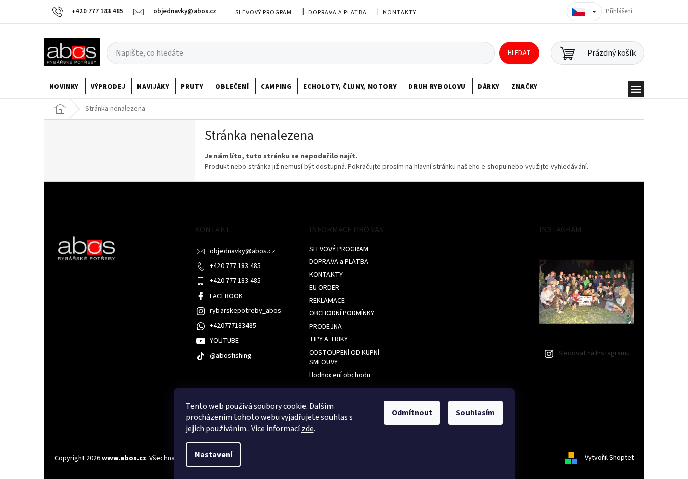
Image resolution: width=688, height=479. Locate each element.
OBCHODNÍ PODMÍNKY (341, 313)
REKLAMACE (327, 301)
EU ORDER (324, 288)
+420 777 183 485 (235, 266)
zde (307, 428)
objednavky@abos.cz (243, 251)
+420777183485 (233, 326)
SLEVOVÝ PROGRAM (263, 12)
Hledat (519, 53)
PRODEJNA (325, 327)
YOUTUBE (224, 341)
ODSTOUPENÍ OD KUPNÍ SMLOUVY (344, 357)
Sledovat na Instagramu (594, 353)
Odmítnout (412, 412)
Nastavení (213, 454)
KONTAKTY (399, 12)
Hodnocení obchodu (339, 375)
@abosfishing (231, 356)
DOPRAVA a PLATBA (337, 12)
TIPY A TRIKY (328, 339)
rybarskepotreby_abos (245, 311)
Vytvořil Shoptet (609, 458)
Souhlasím (475, 412)
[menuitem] (64, 86)
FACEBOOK (226, 296)
